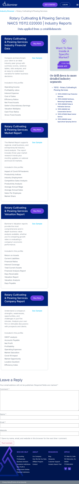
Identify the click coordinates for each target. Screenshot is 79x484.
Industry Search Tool (54, 464)
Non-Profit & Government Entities (23, 468)
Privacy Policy (6, 482)
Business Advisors (22, 461)
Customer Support (54, 461)
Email (3, 422)
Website (3, 430)
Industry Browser (7, 11)
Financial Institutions (23, 472)
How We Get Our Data (39, 459)
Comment (4, 389)
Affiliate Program (38, 461)
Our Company (37, 456)
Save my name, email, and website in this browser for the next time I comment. (34, 438)
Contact (35, 464)
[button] (77, 4)
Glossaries (51, 459)
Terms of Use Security (19, 482)
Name (3, 414)
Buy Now (37, 44)
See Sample (37, 58)
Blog (49, 456)
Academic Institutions (23, 464)
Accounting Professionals (21, 458)
